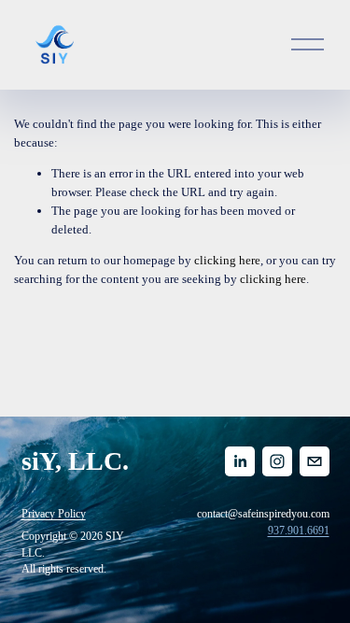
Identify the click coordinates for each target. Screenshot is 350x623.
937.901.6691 (298, 531)
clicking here (227, 260)
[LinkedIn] (240, 461)
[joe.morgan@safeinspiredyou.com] (314, 461)
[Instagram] (277, 461)
